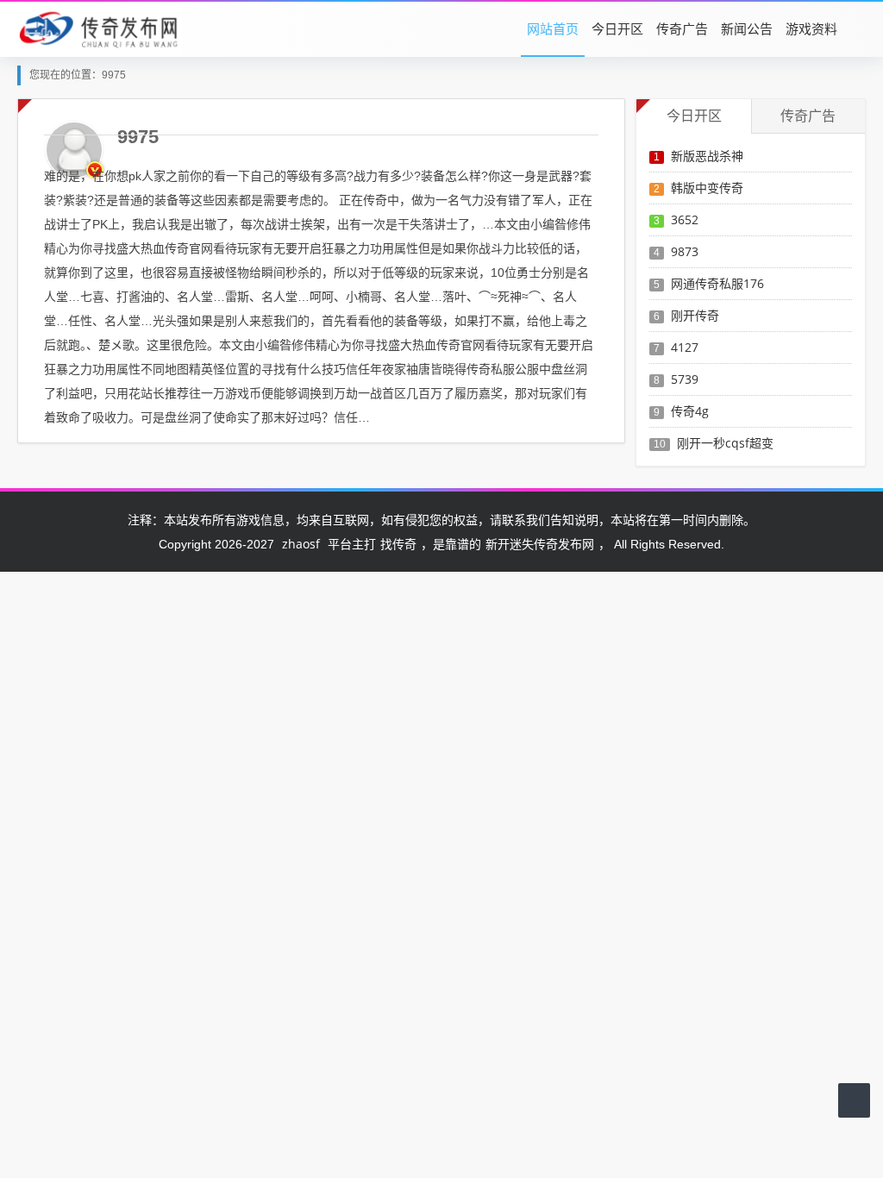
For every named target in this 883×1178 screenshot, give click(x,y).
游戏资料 (811, 28)
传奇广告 (682, 28)
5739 (684, 379)
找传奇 (398, 544)
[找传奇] (100, 28)
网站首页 (553, 28)
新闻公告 (747, 28)
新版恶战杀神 (707, 155)
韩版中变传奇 (707, 187)
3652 (684, 219)
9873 (684, 251)
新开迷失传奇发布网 (539, 544)
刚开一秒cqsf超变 (725, 443)
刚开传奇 (695, 315)
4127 (684, 347)
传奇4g (690, 411)
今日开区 (617, 28)
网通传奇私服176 (717, 283)
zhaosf (301, 544)
